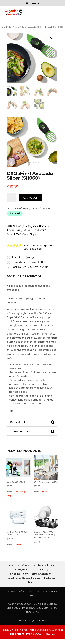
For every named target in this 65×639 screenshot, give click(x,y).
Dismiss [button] (50, 634)
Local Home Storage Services (24, 578)
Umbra (44, 492)
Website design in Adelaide (32, 620)
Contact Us (28, 565)
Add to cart (30, 197)
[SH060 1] (32, 165)
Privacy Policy (22, 569)
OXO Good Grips (26, 234)
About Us (14, 565)
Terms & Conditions (42, 573)
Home (2, 27)
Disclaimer (49, 578)
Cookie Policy (40, 569)
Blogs (31, 582)
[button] (51, 38)
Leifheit (18, 545)
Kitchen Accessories (29, 27)
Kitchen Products (13, 27)
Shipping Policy (19, 573)
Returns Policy (46, 565)
